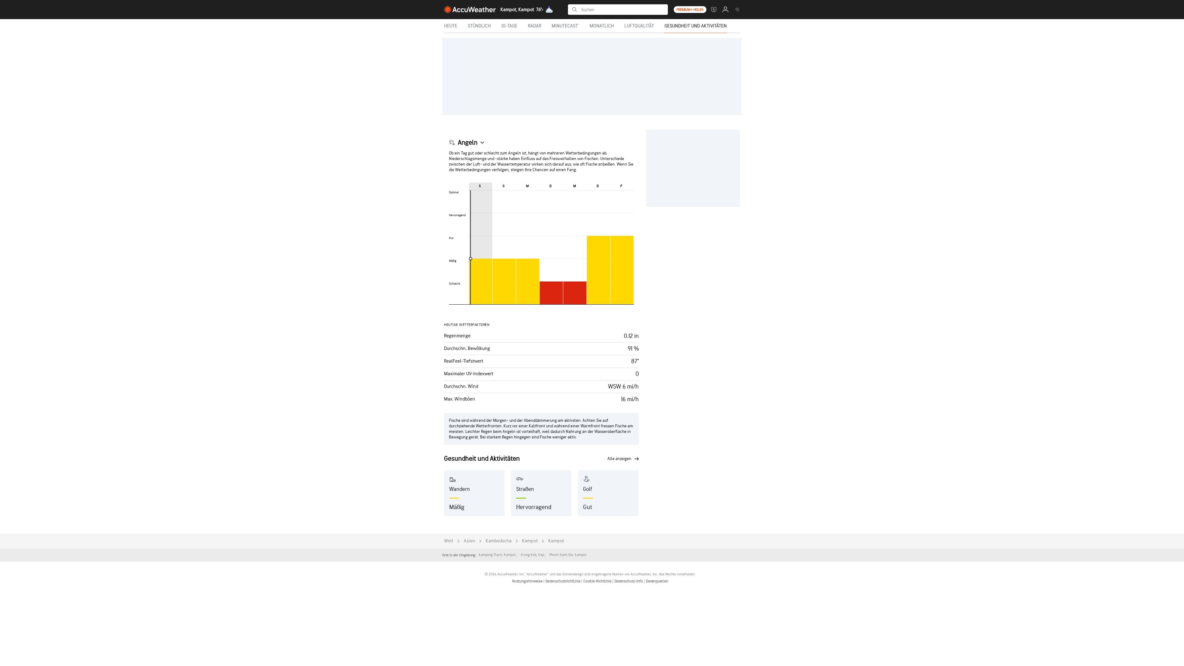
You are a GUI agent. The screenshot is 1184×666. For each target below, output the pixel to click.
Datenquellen (657, 581)
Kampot (530, 541)
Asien (469, 541)
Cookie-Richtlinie (597, 581)
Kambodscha (499, 541)
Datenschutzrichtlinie (563, 581)
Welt (448, 541)
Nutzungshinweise (527, 581)
